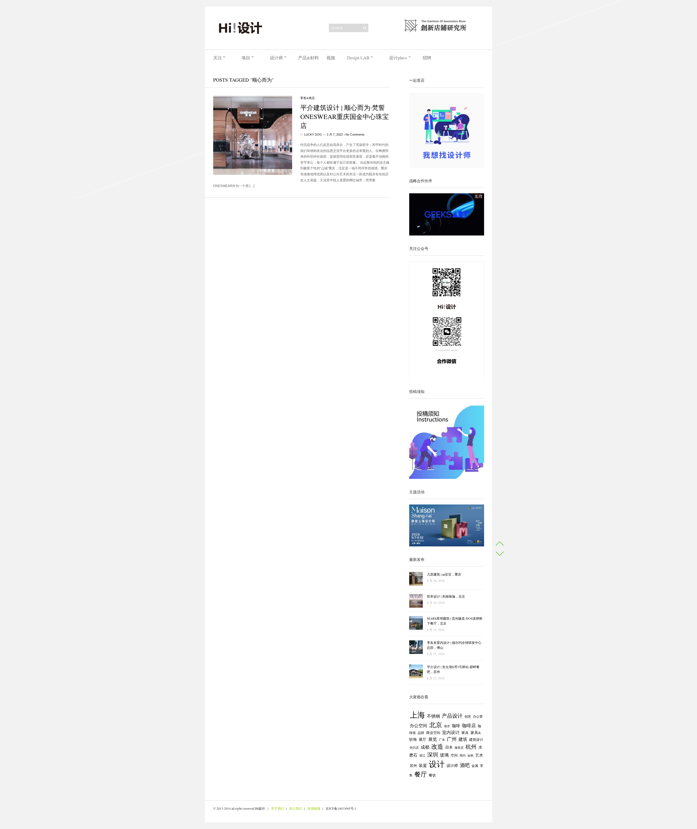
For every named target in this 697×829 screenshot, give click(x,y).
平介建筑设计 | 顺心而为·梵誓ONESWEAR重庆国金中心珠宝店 (344, 116)
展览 (432, 739)
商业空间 (433, 732)
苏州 (413, 765)
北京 (435, 724)
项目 (245, 57)
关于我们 (277, 808)
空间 (454, 755)
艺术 (479, 755)
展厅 (422, 739)
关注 (217, 57)
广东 (442, 740)
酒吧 (465, 765)
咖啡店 (469, 725)
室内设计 (451, 732)
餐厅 (420, 774)
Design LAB (358, 57)
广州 (452, 739)
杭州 (471, 746)
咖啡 (456, 725)
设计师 (276, 57)
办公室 (478, 716)
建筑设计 (476, 739)
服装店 (459, 747)
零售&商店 (307, 98)
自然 (470, 755)
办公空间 (418, 726)
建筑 (462, 739)
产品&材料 (308, 57)
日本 (449, 747)
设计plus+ (398, 57)
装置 (423, 765)
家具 (465, 732)
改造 (437, 746)
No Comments (355, 134)
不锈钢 (433, 716)
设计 (437, 763)
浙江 (422, 755)
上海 (417, 714)
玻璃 (444, 755)
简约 (463, 755)
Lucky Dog (313, 134)
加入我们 (295, 808)
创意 (467, 716)
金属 (475, 766)
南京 (447, 726)
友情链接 (313, 808)
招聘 (427, 57)
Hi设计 (260, 808)
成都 (425, 747)
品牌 (421, 732)
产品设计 (452, 715)
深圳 (432, 754)
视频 (330, 57)
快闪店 (414, 747)
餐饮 (432, 775)
